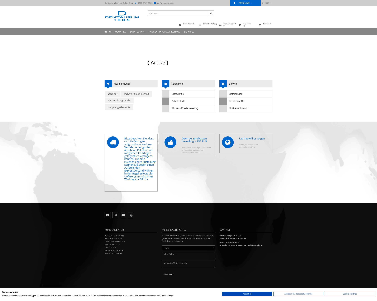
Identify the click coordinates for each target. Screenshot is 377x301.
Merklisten (110, 247)
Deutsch (265, 3)
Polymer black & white (136, 93)
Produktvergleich (114, 250)
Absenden (168, 274)
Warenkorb (267, 24)
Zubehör (113, 93)
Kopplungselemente (119, 107)
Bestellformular (113, 253)
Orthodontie (117, 32)
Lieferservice (235, 94)
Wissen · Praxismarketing (164, 32)
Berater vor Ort (236, 101)
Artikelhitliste (112, 244)
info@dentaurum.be (165, 3)
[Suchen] (211, 13)
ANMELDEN (244, 3)
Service (188, 32)
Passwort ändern (114, 238)
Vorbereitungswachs (119, 100)
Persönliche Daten (114, 235)
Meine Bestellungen (115, 241)
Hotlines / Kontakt (238, 108)
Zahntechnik (137, 32)
